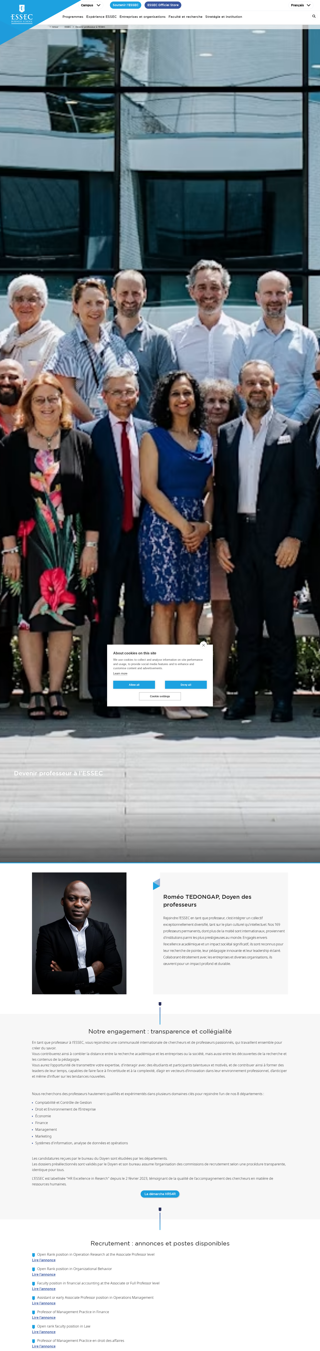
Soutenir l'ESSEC (125, 5)
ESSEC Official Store (163, 5)
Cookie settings (160, 696)
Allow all (134, 684)
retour (55, 27)
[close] (203, 645)
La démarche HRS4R (160, 1193)
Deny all (186, 684)
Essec (68, 27)
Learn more (120, 673)
